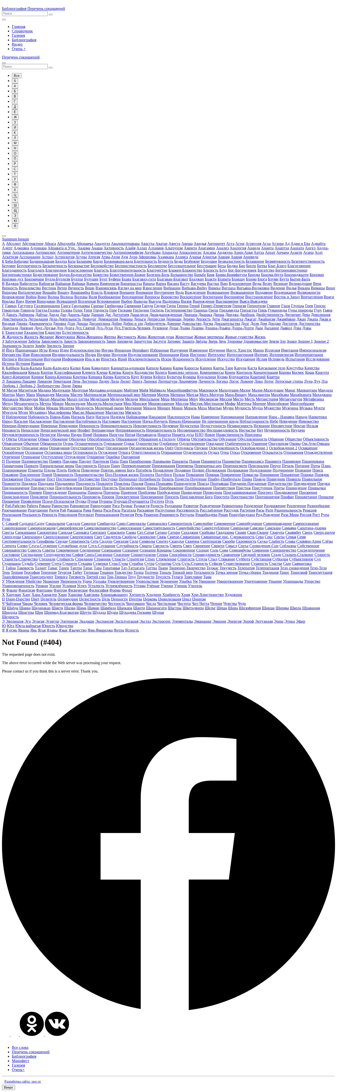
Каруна (240, 368)
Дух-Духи (104, 328)
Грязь (262, 310)
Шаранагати (156, 608)
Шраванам (311, 608)
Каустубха (294, 368)
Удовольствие (147, 581)
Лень (76, 381)
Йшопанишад (26, 350)
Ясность (132, 630)
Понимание (269, 475)
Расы (260, 510)
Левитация (62, 381)
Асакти (296, 252)
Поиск (317, 470)
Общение (276, 439)
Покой (46, 475)
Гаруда (147, 306)
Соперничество (283, 550)
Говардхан (10, 310)
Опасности (11, 448)
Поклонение (29, 475)
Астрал (47, 257)
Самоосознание (306, 523)
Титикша (91, 572)
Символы (147, 541)
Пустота (157, 501)
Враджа (8, 301)
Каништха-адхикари (128, 368)
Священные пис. (215, 537)
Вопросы (152, 297)
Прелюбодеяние (132, 488)
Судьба (28, 563)
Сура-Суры (118, 563)
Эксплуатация (126, 621)
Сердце (62, 541)
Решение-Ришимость (161, 515)
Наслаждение (40, 421)
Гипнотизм (256, 306)
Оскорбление (13, 452)
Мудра (228, 408)
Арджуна (225, 252)
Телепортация (267, 568)
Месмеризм (208, 399)
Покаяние (10, 475)
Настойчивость (88, 421)
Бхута (284, 279)
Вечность (76, 288)
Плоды (50, 470)
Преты (279, 488)
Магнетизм (27, 390)
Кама (86, 368)
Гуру (318, 310)
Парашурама (12, 466)
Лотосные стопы (289, 381)
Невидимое (68, 426)
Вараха (149, 283)
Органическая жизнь (146, 448)
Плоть (61, 470)
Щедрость (10, 617)
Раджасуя (142, 506)
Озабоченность (237, 443)
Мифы (230, 403)
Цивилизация (169, 599)
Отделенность (195, 452)
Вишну (63, 292)
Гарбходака (114, 306)
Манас (290, 390)
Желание (46, 337)
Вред (20, 301)
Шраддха (9, 612)
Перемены (184, 466)
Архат (270, 252)
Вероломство (30, 288)
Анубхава (152, 252)
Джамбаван (286, 319)
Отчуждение (75, 457)
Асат (319, 252)
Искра (166, 359)
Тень (6, 572)
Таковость (25, 568)
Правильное (312, 479)
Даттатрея (120, 315)
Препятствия (224, 488)
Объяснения (12, 443)
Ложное (246, 381)
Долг (245, 323)
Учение (167, 586)
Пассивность (86, 466)
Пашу (115, 466)
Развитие (191, 506)
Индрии (104, 355)
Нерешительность (161, 430)
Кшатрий (258, 377)
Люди (66, 386)
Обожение (59, 439)
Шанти (139, 608)
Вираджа (9, 292)
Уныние (275, 581)
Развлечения (210, 506)
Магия (11, 390)
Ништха (164, 435)
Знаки (292, 341)
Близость (210, 270)
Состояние (11, 555)
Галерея (18, 35)
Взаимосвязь (106, 288)
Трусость (162, 577)
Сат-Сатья (145, 532)
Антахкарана (23, 252)
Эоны (278, 621)
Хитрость (137, 595)
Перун (275, 466)
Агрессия (253, 243)
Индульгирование (143, 355)
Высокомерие (227, 301)
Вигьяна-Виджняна (253, 288)
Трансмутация (320, 572)
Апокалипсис (190, 252)
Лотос (269, 381)
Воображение (109, 297)
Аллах (141, 248)
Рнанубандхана (242, 515)
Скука (262, 541)
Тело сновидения (294, 568)
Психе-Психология (58, 501)
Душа (173, 328)
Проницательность (65, 497)
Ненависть (11, 430)
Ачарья (195, 257)
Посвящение (12, 479)
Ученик (180, 586)
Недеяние (170, 426)
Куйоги (159, 377)
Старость (322, 555)
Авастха (147, 243)
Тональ (165, 572)
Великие (280, 283)
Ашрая (236, 257)
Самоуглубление (215, 528)
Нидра (76, 435)
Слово (22, 546)
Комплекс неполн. (183, 372)
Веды (257, 283)
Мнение (259, 403)
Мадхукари (61, 390)
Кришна (95, 377)
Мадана (44, 390)
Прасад (203, 483)
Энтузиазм (264, 621)
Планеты (35, 470)
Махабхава (280, 395)
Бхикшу (238, 279)
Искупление (205, 359)
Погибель (144, 470)
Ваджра (12, 283)
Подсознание (260, 470)
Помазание (195, 475)
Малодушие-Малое (235, 390)
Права (247, 479)
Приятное (129, 492)
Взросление (152, 288)
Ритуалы (187, 515)
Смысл (231, 546)
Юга (10, 626)
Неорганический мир (58, 430)
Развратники (232, 506)
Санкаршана (25, 532)
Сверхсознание (56, 537)
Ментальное (149, 399)
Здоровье (235, 341)
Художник (233, 595)
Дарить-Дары (78, 315)
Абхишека (84, 243)
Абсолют (13, 243)
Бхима (251, 279)
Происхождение (15, 497)
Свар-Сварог (258, 532)
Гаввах (11, 306)
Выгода (155, 301)
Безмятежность (277, 261)
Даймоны (26, 315)
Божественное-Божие (128, 275)
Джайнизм (266, 319)
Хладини (153, 595)
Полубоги (163, 475)
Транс (284, 572)
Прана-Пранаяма (158, 483)
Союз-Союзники (98, 555)
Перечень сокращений (46, 8)
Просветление (127, 497)
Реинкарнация (107, 515)
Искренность (183, 359)
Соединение (90, 550)
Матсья (192, 395)
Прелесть (110, 488)
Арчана (282, 252)
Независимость (240, 426)
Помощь (212, 475)
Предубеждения (68, 488)
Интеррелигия (281, 355)
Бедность (165, 261)
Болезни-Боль (158, 275)
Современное (67, 550)
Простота (221, 497)
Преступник (262, 488)
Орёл (169, 448)
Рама (87, 510)
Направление (256, 417)
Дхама (184, 328)
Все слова (20, 1047)
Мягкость (133, 412)
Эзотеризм (69, 621)
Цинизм (199, 599)
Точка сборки (250, 572)
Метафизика (313, 399)
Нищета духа (183, 435)
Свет (98, 537)
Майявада (157, 390)
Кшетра (273, 377)
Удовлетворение (121, 581)
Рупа (325, 515)
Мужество (272, 408)
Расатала (128, 510)
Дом (263, 323)
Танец (64, 568)
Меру (193, 399)
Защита (188, 341)
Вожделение (195, 292)
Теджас (212, 568)
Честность (116, 603)
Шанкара (124, 608)
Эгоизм (38, 621)
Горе (113, 310)
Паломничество (34, 461)
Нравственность (229, 435)
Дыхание (271, 328)
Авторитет (216, 243)
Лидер (104, 381)
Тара (98, 568)
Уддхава (99, 581)
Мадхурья (80, 390)
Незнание (262, 426)
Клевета (88, 372)
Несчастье (247, 430)
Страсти (119, 559)
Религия (127, 515)
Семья (291, 537)
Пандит (85, 461)
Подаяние (182, 470)
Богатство (266, 270)
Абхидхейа (66, 243)
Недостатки (189, 426)
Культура (174, 377)
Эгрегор (52, 621)
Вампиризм (109, 283)
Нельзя (312, 426)
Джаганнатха (232, 319)
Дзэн (71, 323)
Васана (173, 283)
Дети (216, 319)
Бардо (98, 261)
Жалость (31, 337)
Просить (172, 497)
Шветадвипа (193, 608)
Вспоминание (108, 301)
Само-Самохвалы (131, 523)
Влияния (111, 292)
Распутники (165, 510)
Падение (13, 461)
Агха (266, 243)
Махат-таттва (78, 399)
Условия (69, 586)
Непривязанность (130, 430)
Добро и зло (133, 323)
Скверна (192, 541)
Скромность (246, 541)
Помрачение (230, 475)
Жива (142, 337)
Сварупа (277, 532)
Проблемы (147, 492)
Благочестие (157, 270)
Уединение (169, 581)
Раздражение (275, 506)
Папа (114, 461)
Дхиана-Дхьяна (217, 328)
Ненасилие (30, 430)
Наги (90, 417)
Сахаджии (189, 532)
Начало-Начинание (185, 421)
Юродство (64, 626)
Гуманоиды (277, 310)
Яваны (23, 630)
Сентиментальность (19, 541)
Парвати (31, 466)
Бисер (251, 266)
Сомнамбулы (240, 550)
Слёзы (327, 541)
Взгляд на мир (130, 288)
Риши (223, 515)
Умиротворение (230, 581)
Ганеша (97, 306)
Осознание (34, 452)
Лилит (125, 381)
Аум (124, 257)
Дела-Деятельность (65, 319)
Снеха (243, 546)
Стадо (276, 555)
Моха (202, 408)
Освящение (308, 448)
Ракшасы (74, 510)
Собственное (308, 546)
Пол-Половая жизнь (122, 475)
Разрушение (38, 510)
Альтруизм (174, 248)
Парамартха (211, 461)
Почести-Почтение (191, 479)
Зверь (213, 341)
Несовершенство (191, 430)
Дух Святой (85, 328)
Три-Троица (117, 577)
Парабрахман (140, 461)
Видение (277, 288)
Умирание (207, 581)
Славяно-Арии (308, 541)
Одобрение (168, 443)
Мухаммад (38, 412)
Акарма (83, 248)
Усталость (96, 586)
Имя (26, 355)
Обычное (31, 443)
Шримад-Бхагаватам (61, 612)
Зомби (40, 346)
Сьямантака (302, 563)
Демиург (89, 319)
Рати (269, 510)
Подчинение (283, 470)
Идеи (64, 350)
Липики (150, 381)
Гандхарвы (81, 306)
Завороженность (91, 341)
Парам (194, 461)
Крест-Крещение (16, 377)
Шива (233, 608)
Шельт (210, 608)
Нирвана (100, 435)
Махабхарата (300, 395)
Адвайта (318, 243)
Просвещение (152, 497)
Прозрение (308, 492)
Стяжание (226, 559)
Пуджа (80, 501)
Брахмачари (34, 279)
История (23, 363)
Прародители (185, 483)
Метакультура (290, 399)
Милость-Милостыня (104, 403)
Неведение (288, 421)
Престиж (243, 488)
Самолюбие (203, 523)
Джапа (312, 319)
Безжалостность (231, 261)
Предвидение (305, 483)
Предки (323, 483)
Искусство (226, 359)
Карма (178, 368)
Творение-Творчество (187, 568)
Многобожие (278, 403)
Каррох (206, 368)
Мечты (45, 403)
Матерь (163, 395)
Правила (293, 479)
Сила (134, 541)
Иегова (107, 350)
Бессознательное (182, 266)
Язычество (78, 630)
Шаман (93, 608)
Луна (308, 381)
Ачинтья (209, 257)
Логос (234, 381)
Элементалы (182, 621)
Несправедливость (222, 430)
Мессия (225, 399)
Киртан (47, 372)
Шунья (158, 612)
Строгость (186, 559)
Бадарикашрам (42, 261)
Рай (63, 510)
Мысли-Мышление (88, 412)
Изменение (198, 350)
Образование (127, 439)
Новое (210, 435)
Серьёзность (79, 541)
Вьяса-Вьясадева (253, 301)
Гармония (132, 306)
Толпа (138, 572)
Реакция (310, 510)
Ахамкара (165, 257)
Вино (330, 288)
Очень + (19, 49)
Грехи (213, 310)
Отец (224, 452)
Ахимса (181, 257)
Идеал (54, 350)
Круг (135, 377)
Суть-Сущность (195, 563)
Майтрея (131, 390)
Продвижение (286, 492)
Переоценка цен (208, 466)
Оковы (295, 443)
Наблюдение (16, 417)
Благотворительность (128, 270)
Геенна (182, 306)
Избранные (159, 350)
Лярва (77, 386)
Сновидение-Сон (264, 546)
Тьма (207, 577)
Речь (139, 515)
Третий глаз (96, 577)
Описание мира (34, 448)
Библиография (14, 8)
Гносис (320, 306)
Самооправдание (277, 523)
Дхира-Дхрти (242, 328)
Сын (287, 563)
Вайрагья (46, 283)
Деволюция (320, 315)
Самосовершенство (100, 528)
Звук (222, 341)
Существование (236, 563)
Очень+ (18, 1070)
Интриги (9, 359)
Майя (143, 390)
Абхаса (50, 243)
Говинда (27, 310)
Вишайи (49, 292)
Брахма (254, 275)
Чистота (184, 603)
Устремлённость (118, 586)
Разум (54, 510)
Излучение (179, 350)
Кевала (34, 372)
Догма (208, 323)
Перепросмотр (235, 466)
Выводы (140, 301)
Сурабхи (136, 563)
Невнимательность (116, 426)
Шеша (222, 608)
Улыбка (185, 581)
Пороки (307, 475)
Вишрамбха (80, 292)
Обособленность (101, 439)
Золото (28, 346)
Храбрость (171, 595)
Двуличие (292, 315)
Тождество (123, 572)
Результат (86, 515)
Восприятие (234, 297)
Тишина (106, 572)
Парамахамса (253, 461)
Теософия (32, 572)
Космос (298, 372)
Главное (273, 306)
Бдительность (145, 261)
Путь (169, 501)
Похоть (168, 479)
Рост (316, 515)
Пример (35, 492)
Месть (249, 399)
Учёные (153, 586)
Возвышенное (242, 292)
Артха (259, 252)
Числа (151, 603)
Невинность (89, 426)
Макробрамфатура (182, 390)
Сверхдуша (11, 537)
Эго (27, 621)
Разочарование (14, 510)
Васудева (198, 283)
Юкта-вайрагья (28, 626)
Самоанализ (157, 523)
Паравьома (161, 461)
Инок (184, 355)
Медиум (117, 399)
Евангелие (14, 332)
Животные (184, 337)
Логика (222, 381)
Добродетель (155, 323)
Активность (114, 248)
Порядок (322, 475)
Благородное (56, 270)
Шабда (12, 608)
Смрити (218, 546)
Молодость (84, 408)
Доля (254, 323)
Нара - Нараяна (281, 417)
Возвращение (218, 292)
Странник (102, 559)
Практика (122, 483)
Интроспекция (30, 359)
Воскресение (191, 297)
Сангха (8, 532)
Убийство (33, 581)
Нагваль (78, 417)
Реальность (31, 515)
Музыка (306, 408)
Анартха (282, 248)
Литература (167, 381)
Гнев (309, 306)
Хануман (13, 595)
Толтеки (151, 572)
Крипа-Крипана (58, 377)
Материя (148, 395)
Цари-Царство (18, 599)
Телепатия (246, 568)
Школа (295, 608)
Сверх (307, 532)
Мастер (76, 395)
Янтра (119, 630)
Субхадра (280, 559)
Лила (114, 381)
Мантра (8, 395)
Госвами (125, 310)
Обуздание (228, 439)
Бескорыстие (79, 266)
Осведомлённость (224, 448)
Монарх (163, 408)
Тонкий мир (182, 572)
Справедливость (206, 555)
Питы (315, 466)
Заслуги (159, 341)
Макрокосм (208, 390)
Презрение (92, 488)
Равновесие (79, 506)
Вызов (186, 301)
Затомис (174, 341)
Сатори (174, 532)
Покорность (63, 475)
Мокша (52, 408)
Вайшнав (63, 283)
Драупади (10, 328)
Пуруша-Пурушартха (131, 501)
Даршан (97, 315)
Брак (211, 275)
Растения (247, 510)
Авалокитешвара (125, 243)
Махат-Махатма (52, 399)
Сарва (131, 532)
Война (31, 297)
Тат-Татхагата (133, 568)
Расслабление (211, 510)
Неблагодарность (254, 421)
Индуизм (119, 355)
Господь (157, 310)
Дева (306, 315)
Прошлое (326, 497)
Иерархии (122, 350)
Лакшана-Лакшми (21, 381)
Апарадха (170, 252)
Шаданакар (41, 608)
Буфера (115, 279)
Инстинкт (198, 355)
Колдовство (144, 372)
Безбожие (192, 261)
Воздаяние (264, 292)
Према (152, 488)
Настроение (131, 421)
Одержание (113, 443)
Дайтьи (41, 315)
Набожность (38, 417)
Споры (162, 555)
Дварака (205, 315)
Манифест (20, 1061)
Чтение (216, 603)
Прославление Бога (196, 497)
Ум (195, 581)
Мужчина (290, 408)
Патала (104, 466)
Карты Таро (223, 368)
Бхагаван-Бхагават (172, 279)
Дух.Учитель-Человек (132, 328)
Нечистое (48, 435)
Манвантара (307, 390)
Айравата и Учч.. (62, 248)
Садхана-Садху (32, 523)
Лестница (89, 381)
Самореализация (42, 528)
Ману (20, 395)
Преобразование (198, 488)
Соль (214, 550)
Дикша (82, 323)
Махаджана (322, 395)
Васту (185, 283)
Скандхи (176, 541)
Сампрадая (239, 528)
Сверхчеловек (81, 537)
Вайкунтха (28, 283)
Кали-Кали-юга (56, 368)
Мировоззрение (161, 403)
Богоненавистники (291, 270)
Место (238, 399)
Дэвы (306, 328)
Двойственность (269, 315)
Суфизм (215, 563)
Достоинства (309, 323)
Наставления (64, 421)
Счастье (275, 563)
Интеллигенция (240, 355)
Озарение (259, 443)
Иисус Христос (239, 350)
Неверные (49, 426)
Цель (106, 599)
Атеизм (94, 257)
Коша (309, 372)
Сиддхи (105, 541)
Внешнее (127, 292)
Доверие (174, 323)
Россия (305, 515)
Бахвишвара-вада (118, 261)
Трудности (145, 577)
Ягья (42, 630)
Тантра (76, 568)
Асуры (81, 257)
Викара (304, 288)
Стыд (212, 559)
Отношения (293, 452)
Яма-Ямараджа (100, 630)
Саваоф (12, 523)
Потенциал (128, 479)
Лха (324, 381)
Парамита (273, 461)
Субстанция (261, 559)
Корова (285, 372)
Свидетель (112, 537)
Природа (95, 492)
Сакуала (73, 523)
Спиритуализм (143, 555)
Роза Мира (290, 515)
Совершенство (14, 550)
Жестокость (126, 337)
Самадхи (88, 523)
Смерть (176, 546)
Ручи (6, 519)
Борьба (200, 275)
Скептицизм (210, 541)
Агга (230, 243)
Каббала (12, 368)
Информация (73, 359)
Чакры (27, 603)
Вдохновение (240, 283)
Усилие (55, 586)
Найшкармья (137, 417)
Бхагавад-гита (144, 279)
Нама (195, 417)
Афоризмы (147, 257)
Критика (80, 377)
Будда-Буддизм (57, 279)
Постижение (66, 479)
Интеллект (217, 355)
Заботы (34, 341)
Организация (117, 448)
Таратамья (111, 568)
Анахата (297, 248)
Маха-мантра (259, 395)
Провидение (191, 492)
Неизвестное (281, 426)
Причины (111, 492)
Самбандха (106, 523)
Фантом (60, 590)
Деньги (140, 319)
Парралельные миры (56, 466)
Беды (178, 261)
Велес (267, 283)
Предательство (280, 483)
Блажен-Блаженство (185, 270)
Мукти (319, 408)
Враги (329, 297)
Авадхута (102, 243)
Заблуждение (16, 341)
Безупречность (29, 266)
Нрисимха (253, 435)
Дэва (297, 328)
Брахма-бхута (272, 275)
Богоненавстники (17, 275)
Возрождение (13, 297)
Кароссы (191, 368)
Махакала (10, 399)
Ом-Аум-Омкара (316, 443)
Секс (269, 537)
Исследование (318, 359)
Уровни (41, 586)
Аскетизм (10, 257)
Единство (53, 332)
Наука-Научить (155, 421)
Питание (302, 466)
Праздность (85, 483)
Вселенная (87, 301)
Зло (283, 341)
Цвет (35, 599)
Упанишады (293, 581)
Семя (301, 537)
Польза (179, 475)
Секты (279, 537)
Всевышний (66, 301)
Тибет (77, 572)
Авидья (200, 243)
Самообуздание (249, 523)
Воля (93, 297)
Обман (43, 439)
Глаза (285, 306)
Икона (258, 350)
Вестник (49, 288)
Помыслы (250, 475)
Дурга (69, 328)
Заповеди (125, 341)
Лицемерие (187, 381)
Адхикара (38, 248)
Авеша (187, 243)
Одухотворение (192, 443)
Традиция (270, 572)
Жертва (110, 337)
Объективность (316, 439)
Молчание (133, 408)
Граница (200, 310)
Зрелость (54, 346)
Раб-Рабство (15, 506)
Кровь (108, 377)
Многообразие (302, 403)
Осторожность (85, 452)
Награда (102, 417)
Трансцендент (41, 577)
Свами (240, 532)
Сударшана (11, 563)
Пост (51, 479)
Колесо (161, 372)
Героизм (239, 306)
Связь (161, 537)
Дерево (189, 319)
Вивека (214, 288)
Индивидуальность (68, 355)
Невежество (309, 421)
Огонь (68, 443)
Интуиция (52, 359)
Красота (322, 372)
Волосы (66, 297)
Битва (262, 266)
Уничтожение (255, 581)
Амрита (190, 248)
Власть (97, 292)
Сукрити (69, 563)
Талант (41, 568)
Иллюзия (272, 350)
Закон (111, 341)
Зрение (68, 346)
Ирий (122, 359)
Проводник (212, 492)
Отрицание (30, 457)
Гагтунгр (25, 306)
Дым (259, 328)
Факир (11, 590)
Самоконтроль (180, 523)
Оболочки (77, 439)
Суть (176, 563)
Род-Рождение (268, 515)
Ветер (62, 288)
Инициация (169, 355)
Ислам (261, 359)
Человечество (95, 603)
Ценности (119, 599)
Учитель (195, 586)
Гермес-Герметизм (216, 306)
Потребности (149, 479)
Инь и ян (92, 359)
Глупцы (297, 306)
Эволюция (14, 621)
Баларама (84, 261)
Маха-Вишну (236, 395)
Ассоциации (29, 257)
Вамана (92, 283)
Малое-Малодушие (268, 390)
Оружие (201, 448)
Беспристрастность (131, 266)
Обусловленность (252, 439)
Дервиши (174, 319)
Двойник (247, 315)
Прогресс (265, 492)
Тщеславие (193, 577)
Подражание (237, 470)
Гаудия (160, 306)
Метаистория (267, 399)
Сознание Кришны (156, 550)
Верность (10, 288)
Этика (289, 621)
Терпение (49, 572)
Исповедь (276, 359)
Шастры (175, 608)
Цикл (186, 599)
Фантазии (44, 590)
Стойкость (65, 559)
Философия (98, 590)
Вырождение (204, 301)
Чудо (242, 603)
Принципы (77, 492)
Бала (71, 261)
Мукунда (9, 412)
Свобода (129, 537)
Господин (141, 310)
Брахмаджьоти (296, 275)
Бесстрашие (207, 266)
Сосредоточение (311, 550)
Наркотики (317, 417)
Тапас (88, 568)
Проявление (31, 501)
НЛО (199, 435)
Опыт (100, 448)
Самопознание (14, 528)
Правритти (11, 483)
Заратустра (143, 341)
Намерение (210, 417)
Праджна (29, 483)
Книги (127, 372)
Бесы (222, 266)
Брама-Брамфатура (231, 275)
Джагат (250, 319)
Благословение (80, 270)
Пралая (137, 483)
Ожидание (215, 443)
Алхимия (156, 248)
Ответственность (145, 452)
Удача (87, 581)
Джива (21, 323)
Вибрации (172, 288)
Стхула (201, 559)
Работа (32, 506)
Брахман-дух (12, 279)
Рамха (97, 510)
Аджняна (21, 248)
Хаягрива (91, 595)
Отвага (124, 452)
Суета (56, 563)
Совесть (34, 550)
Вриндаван (46, 301)
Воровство (170, 297)
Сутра (149, 563)
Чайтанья (13, 603)
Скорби (228, 541)
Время (30, 301)
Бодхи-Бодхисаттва (75, 275)
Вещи (89, 288)
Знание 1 (305, 341)
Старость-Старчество (20, 559)
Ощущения (130, 457)
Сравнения (230, 555)
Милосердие (75, 403)
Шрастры (26, 612)
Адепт (7, 248)
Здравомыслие (255, 341)
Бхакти (211, 279)
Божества (101, 275)
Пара (124, 461)
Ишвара (37, 363)
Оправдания (59, 448)
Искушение (245, 359)
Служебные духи (72, 546)
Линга (137, 381)
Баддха (61, 261)
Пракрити (104, 483)
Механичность (26, 403)
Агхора (278, 243)
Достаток (290, 323)
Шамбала (108, 608)
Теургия (64, 572)
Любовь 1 (10, 386)
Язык (63, 630)
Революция (67, 515)
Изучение (217, 350)
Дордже (274, 323)
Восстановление (259, 297)
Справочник (22, 31)
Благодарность (14, 270)
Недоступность (213, 426)
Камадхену (100, 368)
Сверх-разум (324, 532)
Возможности (308, 292)
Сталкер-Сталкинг (298, 555)
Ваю (224, 283)
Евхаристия (34, 332)
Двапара (190, 315)
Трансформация (15, 577)
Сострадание (32, 555)
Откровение (251, 452)
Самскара (273, 528)
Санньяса (81, 532)
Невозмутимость (147, 426)
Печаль (288, 466)
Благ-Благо (277, 266)
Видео (17, 44)
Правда (259, 479)
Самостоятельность (159, 528)
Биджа (232, 266)
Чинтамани (135, 603)
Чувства (230, 603)
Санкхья (65, 532)
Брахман (317, 275)
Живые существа (239, 337)
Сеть (94, 541)
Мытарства (114, 412)
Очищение (96, 457)
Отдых (213, 452)
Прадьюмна (65, 483)
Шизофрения (250, 608)
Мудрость (243, 408)
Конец (230, 372)
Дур (59, 328)
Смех (187, 546)
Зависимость (52, 341)
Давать (11, 315)
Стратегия (135, 559)
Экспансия (104, 621)
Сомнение (260, 550)
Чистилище (166, 603)
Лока (258, 381)
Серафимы (46, 541)
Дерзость (203, 319)
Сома (223, 550)
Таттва (151, 568)
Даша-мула (139, 315)
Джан (301, 319)
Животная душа (161, 337)
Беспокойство (102, 266)
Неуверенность (277, 430)
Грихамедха (229, 310)
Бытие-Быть (300, 279)
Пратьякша (219, 483)
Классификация (67, 372)
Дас (108, 315)
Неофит (84, 430)
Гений (194, 306)
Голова (66, 310)
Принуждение (55, 492)
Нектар (299, 426)
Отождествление (318, 452)
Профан (287, 497)
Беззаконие (255, 261)
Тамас (53, 568)
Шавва (25, 608)
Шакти (57, 608)
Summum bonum (15, 239)
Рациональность (288, 510)
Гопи (88, 310)
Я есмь (11, 630)
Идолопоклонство (85, 350)
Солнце (202, 550)
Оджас (129, 443)
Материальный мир (123, 395)
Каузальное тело (271, 368)
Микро (58, 403)
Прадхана (46, 483)
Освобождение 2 (283, 448)
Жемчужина (65, 337)
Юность (48, 626)
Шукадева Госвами (135, 612)
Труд (132, 577)
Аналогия (238, 248)
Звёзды (201, 341)
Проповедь (91, 497)
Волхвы (81, 297)
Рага (116, 506)
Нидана (63, 435)
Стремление (166, 559)
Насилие (21, 421)
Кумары (189, 377)
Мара (30, 395)
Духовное (160, 328)
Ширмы (282, 608)
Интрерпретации (309, 355)
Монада (149, 408)
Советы (48, 550)
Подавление (163, 470)
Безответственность (308, 261)
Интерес (261, 355)
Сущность (259, 563)
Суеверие (43, 563)
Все (16, 76)
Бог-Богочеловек (242, 270)
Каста (252, 368)
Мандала (325, 390)
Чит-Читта (200, 603)
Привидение (296, 488)
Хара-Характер (44, 595)
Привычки (317, 488)
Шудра (112, 612)
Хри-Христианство (207, 595)
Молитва (66, 408)
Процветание (306, 497)
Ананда (253, 248)
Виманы (318, 288)
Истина (8, 363)
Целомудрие (67, 599)
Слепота (9, 546)
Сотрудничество (57, 555)
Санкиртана (47, 532)
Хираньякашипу (114, 595)
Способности (180, 555)
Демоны (126, 319)
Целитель (48, 599)
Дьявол (286, 328)
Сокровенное (184, 550)
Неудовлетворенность (20, 435)
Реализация (11, 515)
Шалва (69, 608)
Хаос (26, 595)
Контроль (244, 372)
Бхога (262, 279)
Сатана (161, 532)
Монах (177, 408)
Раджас (127, 506)
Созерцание (111, 550)
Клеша (102, 372)
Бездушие (209, 261)
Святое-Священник (183, 537)
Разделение (253, 506)
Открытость (272, 452)
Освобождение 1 (254, 448)
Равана (45, 506)
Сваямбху (293, 532)
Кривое (37, 377)
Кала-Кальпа (31, 368)
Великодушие (300, 283)
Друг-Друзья (45, 328)
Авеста (174, 243)
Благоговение (299, 266)
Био (242, 266)
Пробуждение (168, 492)
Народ (7, 421)
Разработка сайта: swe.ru (22, 1081)
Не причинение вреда (220, 421)
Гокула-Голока (48, 310)
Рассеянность (187, 510)
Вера (317, 283)
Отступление (52, 457)
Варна (161, 283)
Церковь (150, 599)
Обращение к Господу (157, 439)
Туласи (177, 577)
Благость (101, 270)
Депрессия (156, 319)
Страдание (84, 559)
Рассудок (231, 510)
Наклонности (178, 417)
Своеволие (146, 537)
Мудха (257, 408)
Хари (62, 595)
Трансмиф (298, 572)
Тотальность (204, 572)
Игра (43, 350)
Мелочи (131, 399)
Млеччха (244, 403)
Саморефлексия (69, 528)
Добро (116, 323)
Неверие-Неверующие (21, 426)
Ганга (66, 306)
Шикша (268, 608)
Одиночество (147, 443)
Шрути (86, 612)
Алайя (130, 248)
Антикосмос (45, 252)
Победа (74, 470)
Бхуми (273, 279)
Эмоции (219, 621)
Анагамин (206, 248)
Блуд (223, 270)
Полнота (147, 475)
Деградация (38, 319)
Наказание (157, 417)
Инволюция (41, 355)
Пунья (92, 501)
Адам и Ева (300, 243)
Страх (150, 559)
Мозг (28, 408)
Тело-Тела (318, 568)
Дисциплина (99, 323)
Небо (274, 421)
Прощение (11, 501)
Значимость (11, 346)
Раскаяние (145, 510)
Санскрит (98, 532)
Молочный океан (109, 408)
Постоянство (89, 479)
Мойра (39, 408)
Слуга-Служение (43, 546)
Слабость (276, 541)
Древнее (26, 328)
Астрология (65, 257)
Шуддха (99, 612)
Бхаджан (196, 279)
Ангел (310, 248)
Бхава (126, 279)
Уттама (139, 586)
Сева (260, 537)
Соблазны (288, 546)
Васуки (213, 283)
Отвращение (171, 452)
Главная (18, 26)
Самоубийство (188, 528)
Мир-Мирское (135, 403)
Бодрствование (45, 275)
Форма (115, 590)
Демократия (108, 319)
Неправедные (103, 430)
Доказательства (227, 323)
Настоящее (111, 421)
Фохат (127, 590)
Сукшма (85, 563)
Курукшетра (239, 377)
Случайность (127, 546)
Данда (54, 315)
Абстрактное (32, 243)
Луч (317, 381)
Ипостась (109, 359)
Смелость (161, 546)
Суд (317, 559)
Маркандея (45, 395)
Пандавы (70, 461)
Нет (260, 430)
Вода (179, 292)
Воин (42, 297)
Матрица (177, 395)
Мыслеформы (59, 412)
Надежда (117, 417)
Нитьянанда (146, 435)
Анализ (222, 248)
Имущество (11, 355)
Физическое (78, 590)
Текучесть (228, 568)
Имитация (289, 350)
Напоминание (232, 417)
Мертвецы (179, 399)
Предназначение (16, 488)
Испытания (295, 359)
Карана (166, 368)
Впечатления (312, 297)
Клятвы (115, 372)
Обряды (183, 439)
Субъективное (301, 559)
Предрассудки (42, 488)
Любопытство (48, 386)
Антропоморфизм (128, 252)
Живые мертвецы (209, 337)
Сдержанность (242, 537)
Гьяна (327, 310)
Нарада (301, 417)
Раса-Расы (111, 510)
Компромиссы (212, 372)
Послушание (35, 479)
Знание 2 (321, 341)
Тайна (10, 568)
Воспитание (213, 297)
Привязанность (15, 492)
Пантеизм (101, 461)
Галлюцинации (47, 306)
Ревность (49, 515)
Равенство (60, 506)
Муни (23, 412)
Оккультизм (278, 443)
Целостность (90, 599)
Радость (157, 506)
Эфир (300, 621)
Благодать (36, 270)
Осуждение (107, 452)
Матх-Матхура (211, 395)
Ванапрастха (131, 283)
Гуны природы (300, 310)
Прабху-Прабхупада (224, 479)
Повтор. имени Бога (118, 470)
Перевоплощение (136, 466)
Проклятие (39, 497)
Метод (7, 403)
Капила (152, 368)
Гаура (171, 306)
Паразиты (180, 461)
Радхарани (173, 506)
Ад (287, 243)
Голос (78, 310)
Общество (293, 439)
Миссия (181, 403)
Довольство (192, 323)
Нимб (87, 435)
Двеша (218, 315)
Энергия (234, 621)
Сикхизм (121, 541)
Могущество (12, 408)
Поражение (290, 475)
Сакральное (55, 523)
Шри (39, 612)
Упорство (312, 581)
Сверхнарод (32, 537)
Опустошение (82, 448)
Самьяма (289, 528)
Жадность (14, 337)
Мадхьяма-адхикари (106, 390)
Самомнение (224, 523)
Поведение (90, 470)
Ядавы (52, 630)
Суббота (243, 559)
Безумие (9, 266)
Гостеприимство (178, 310)
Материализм (95, 395)
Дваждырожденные (165, 315)
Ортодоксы (183, 448)
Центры (135, 599)
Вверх (8, 1087)
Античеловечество (96, 252)
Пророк (108, 497)
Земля (274, 341)
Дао (63, 315)
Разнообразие (318, 506)
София (77, 555)
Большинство (181, 275)
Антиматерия (68, 252)
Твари (163, 568)
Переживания (163, 466)
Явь (33, 630)
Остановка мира (58, 452)
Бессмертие (157, 266)
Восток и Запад (287, 297)
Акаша (97, 248)
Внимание (144, 292)
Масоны (62, 395)
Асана (308, 252)
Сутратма (163, 563)
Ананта (267, 248)
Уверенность (70, 581)
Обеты (11, 439)
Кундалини (206, 377)
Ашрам (224, 257)
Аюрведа (250, 257)
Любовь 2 (27, 386)
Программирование (240, 492)
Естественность (75, 332)
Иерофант (140, 350)
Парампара (291, 461)
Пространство (242, 497)
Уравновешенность (18, 586)
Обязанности (51, 443)
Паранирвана (313, 461)
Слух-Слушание (101, 546)
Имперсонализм (312, 350)
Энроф (248, 621)
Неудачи (298, 430)
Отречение (11, 457)
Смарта (145, 546)
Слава (290, 541)
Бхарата (224, 279)
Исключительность (144, 359)
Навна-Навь (60, 417)
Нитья (130, 435)
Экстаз (145, 621)
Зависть (70, 341)
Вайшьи (78, 283)
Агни (239, 243)
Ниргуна (116, 435)
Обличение (27, 439)
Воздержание (285, 292)
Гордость (100, 310)
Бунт (103, 279)
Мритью (215, 408)
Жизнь (259, 337)
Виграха (229, 288)
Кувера (146, 377)
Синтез (162, 541)
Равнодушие (100, 506)
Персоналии (258, 466)
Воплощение (133, 297)
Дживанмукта (40, 323)
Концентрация (265, 372)
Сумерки (100, 563)
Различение (296, 506)
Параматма (231, 461)
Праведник (275, 479)
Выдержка (171, 301)
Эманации (202, 621)
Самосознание (129, 528)
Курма (222, 377)
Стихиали (47, 559)
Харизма (75, 595)
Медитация (99, 399)
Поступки (109, 479)
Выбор (126, 301)
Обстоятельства (204, 439)
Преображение (171, 488)
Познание (303, 470)
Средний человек (255, 555)
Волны (53, 297)
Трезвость (77, 577)
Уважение (51, 581)
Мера (165, 399)
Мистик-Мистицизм (206, 403)
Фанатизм (26, 590)
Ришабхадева (206, 515)
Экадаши (86, 621)
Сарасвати (116, 532)
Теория (17, 572)
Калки (75, 368)
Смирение (201, 546)
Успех (82, 586)
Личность (206, 381)
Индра (90, 355)
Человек (41, 603)
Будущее (91, 279)
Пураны (105, 501)
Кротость (122, 377)
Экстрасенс (161, 621)
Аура (133, 257)
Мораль (190, 408)
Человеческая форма (66, 603)
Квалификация (14, 372)
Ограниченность (89, 443)
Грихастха (248, 310)
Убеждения (15, 581)
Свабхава (207, 532)
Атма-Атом (110, 257)
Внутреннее (164, 292)
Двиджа (232, 315)
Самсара (257, 528)
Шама (81, 608)
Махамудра (28, 399)
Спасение (121, 555)
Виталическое (29, 292)
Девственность (14, 319)
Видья (291, 288)
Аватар (161, 243)
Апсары (209, 252)
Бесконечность (54, 266)
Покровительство (89, 475)
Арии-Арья (243, 252)
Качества (311, 368)
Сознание (130, 550)
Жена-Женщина (89, 337)
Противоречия (267, 497)
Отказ (235, 452)
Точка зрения (226, 572)
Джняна (59, 323)
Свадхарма (225, 532)
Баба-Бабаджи (17, 261)
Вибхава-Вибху (194, 288)
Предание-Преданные (248, 483)
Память (55, 461)
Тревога (61, 577)
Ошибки (113, 457)
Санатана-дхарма (311, 528)
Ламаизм (44, 381)
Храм (185, 595)
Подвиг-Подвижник (209, 470)
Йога (10, 350)
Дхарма (197, 328)
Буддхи (77, 279)
